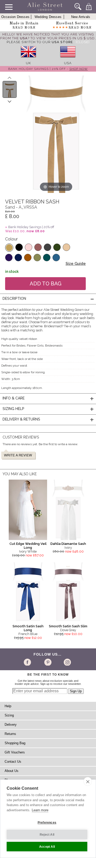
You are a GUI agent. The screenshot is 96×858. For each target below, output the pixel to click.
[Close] (83, 42)
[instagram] (66, 662)
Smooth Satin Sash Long (28, 628)
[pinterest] (47, 662)
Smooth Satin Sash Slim (68, 626)
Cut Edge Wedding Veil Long (28, 545)
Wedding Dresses (48, 17)
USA (68, 63)
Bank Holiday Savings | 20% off (31, 227)
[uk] (28, 59)
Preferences (47, 822)
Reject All (47, 834)
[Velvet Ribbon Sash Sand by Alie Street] (10, 89)
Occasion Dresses (15, 17)
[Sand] (9, 247)
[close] (87, 781)
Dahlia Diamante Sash (68, 544)
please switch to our (40, 42)
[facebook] (28, 662)
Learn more (40, 810)
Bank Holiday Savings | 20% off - (48, 69)
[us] (68, 59)
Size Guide (76, 263)
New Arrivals (80, 17)
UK (28, 63)
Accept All (47, 846)
